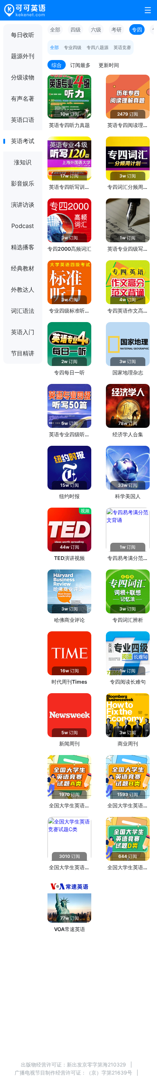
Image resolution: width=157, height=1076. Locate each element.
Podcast (22, 225)
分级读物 (22, 77)
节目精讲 (22, 353)
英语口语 (22, 119)
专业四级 (72, 47)
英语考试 (22, 141)
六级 (96, 29)
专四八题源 (97, 47)
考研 (116, 29)
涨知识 (22, 162)
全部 (55, 29)
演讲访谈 (22, 204)
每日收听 (22, 34)
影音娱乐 (22, 183)
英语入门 (22, 332)
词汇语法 (22, 310)
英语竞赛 (122, 47)
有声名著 (22, 98)
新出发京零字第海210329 (96, 1064)
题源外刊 (22, 56)
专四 (137, 29)
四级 (75, 29)
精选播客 (22, 247)
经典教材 (22, 268)
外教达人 (22, 289)
